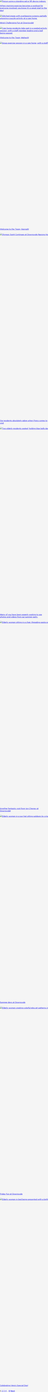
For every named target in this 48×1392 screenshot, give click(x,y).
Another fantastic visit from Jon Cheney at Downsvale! (19, 809)
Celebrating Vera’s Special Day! (14, 1385)
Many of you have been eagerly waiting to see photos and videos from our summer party (21, 615)
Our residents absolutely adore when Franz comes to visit (23, 421)
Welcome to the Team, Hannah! (14, 229)
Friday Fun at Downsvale (11, 1194)
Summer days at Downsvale (12, 1002)
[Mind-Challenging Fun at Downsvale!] (24, 19)
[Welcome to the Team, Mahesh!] (24, 33)
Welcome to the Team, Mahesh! (14, 37)
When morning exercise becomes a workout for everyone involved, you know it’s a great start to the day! (23, 8)
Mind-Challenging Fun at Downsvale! (17, 22)
